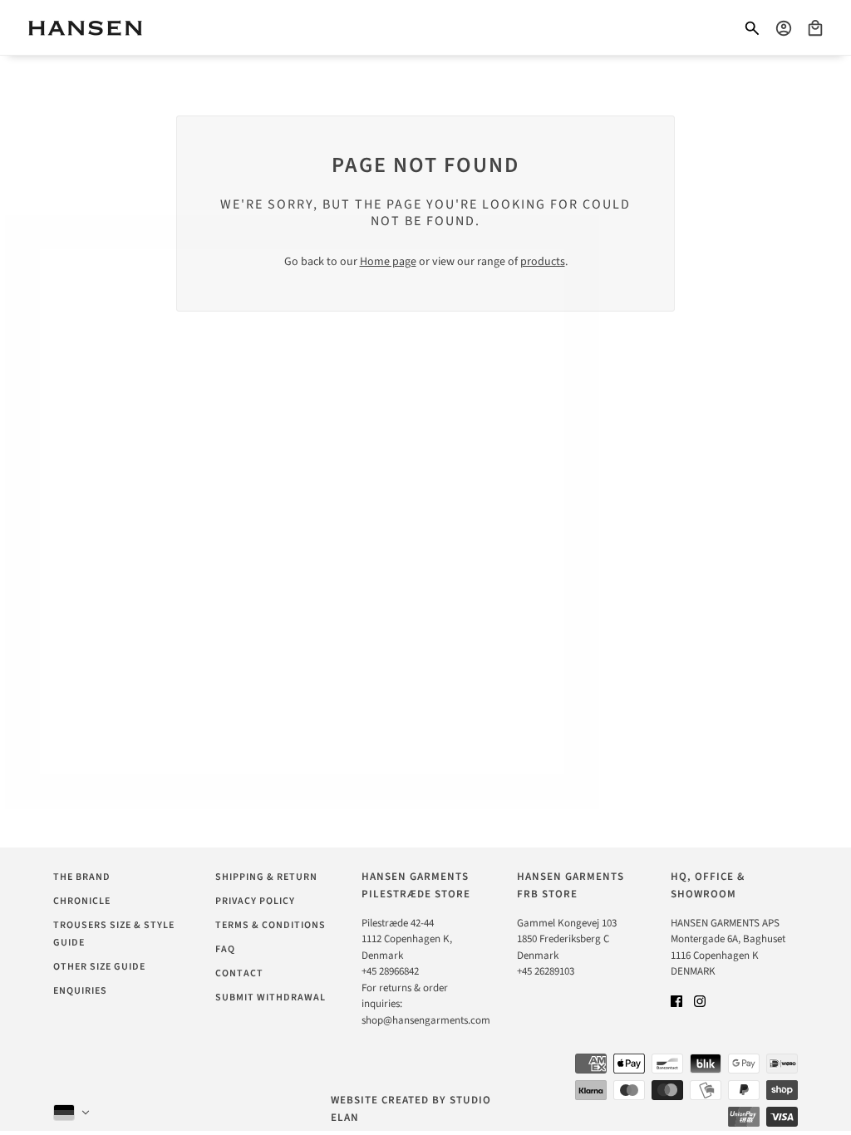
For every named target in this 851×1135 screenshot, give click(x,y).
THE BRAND (82, 877)
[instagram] (699, 1001)
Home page (388, 261)
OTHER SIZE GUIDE (99, 967)
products (542, 261)
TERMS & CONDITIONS (270, 925)
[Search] (752, 28)
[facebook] (676, 1001)
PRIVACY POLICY (255, 901)
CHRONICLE (82, 901)
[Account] (784, 28)
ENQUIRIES (80, 991)
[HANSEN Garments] (85, 27)
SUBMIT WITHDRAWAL (270, 997)
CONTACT (239, 973)
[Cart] (815, 28)
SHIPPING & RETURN (266, 877)
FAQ (225, 949)
